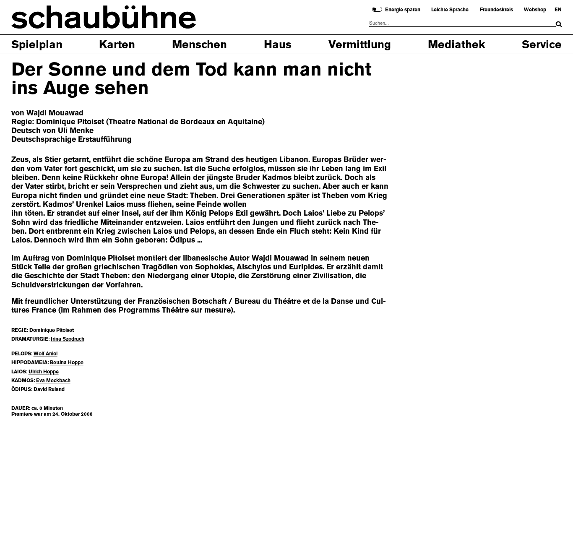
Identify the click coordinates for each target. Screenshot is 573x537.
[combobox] (462, 23)
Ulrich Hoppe (44, 371)
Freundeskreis (496, 10)
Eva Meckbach (53, 380)
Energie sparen (402, 10)
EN (558, 10)
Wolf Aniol (45, 353)
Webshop (535, 10)
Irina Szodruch (67, 339)
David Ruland (49, 389)
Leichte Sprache (450, 10)
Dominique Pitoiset (51, 330)
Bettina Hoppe (66, 362)
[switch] (377, 9)
